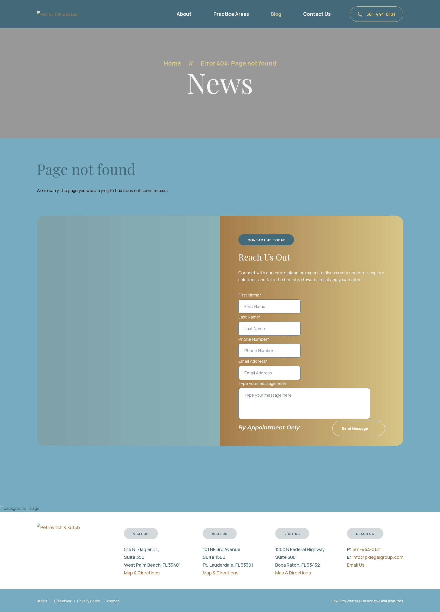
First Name (249, 295)
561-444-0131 (380, 14)
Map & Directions (142, 573)
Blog (276, 14)
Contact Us (317, 14)
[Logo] (57, 13)
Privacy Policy (88, 601)
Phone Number (253, 339)
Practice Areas (231, 14)
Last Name (249, 317)
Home (172, 63)
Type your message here (262, 383)
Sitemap (113, 601)
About (184, 14)
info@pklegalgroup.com (377, 557)
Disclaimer (63, 601)
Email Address (253, 361)
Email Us (356, 565)
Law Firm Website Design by (355, 601)
